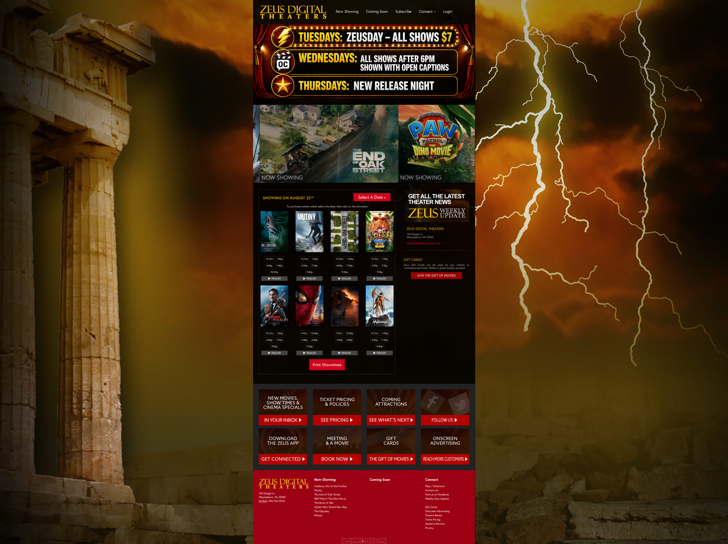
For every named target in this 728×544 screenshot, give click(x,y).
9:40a (304, 333)
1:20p (280, 333)
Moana (318, 515)
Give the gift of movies (436, 275)
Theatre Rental (433, 515)
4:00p (339, 265)
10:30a (304, 259)
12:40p (314, 333)
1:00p (350, 259)
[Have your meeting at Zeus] (337, 446)
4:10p (375, 265)
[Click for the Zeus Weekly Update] (436, 205)
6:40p (314, 340)
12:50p (349, 333)
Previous (247, 144)
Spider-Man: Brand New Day (330, 507)
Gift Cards (431, 507)
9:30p (345, 272)
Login (447, 11)
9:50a (339, 333)
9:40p (310, 272)
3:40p (304, 340)
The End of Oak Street (327, 494)
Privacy (429, 528)
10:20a (269, 333)
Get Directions (415, 243)
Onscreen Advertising (437, 511)
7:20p (279, 340)
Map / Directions (435, 486)
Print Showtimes (327, 364)
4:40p (269, 265)
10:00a (339, 259)
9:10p (380, 272)
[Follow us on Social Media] (445, 407)
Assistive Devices (435, 523)
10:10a (375, 259)
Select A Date (371, 197)
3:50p (340, 340)
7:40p (279, 265)
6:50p (350, 340)
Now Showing (347, 11)
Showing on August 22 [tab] (288, 197)
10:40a (269, 259)
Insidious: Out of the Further (330, 486)
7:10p (384, 265)
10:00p (274, 272)
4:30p (304, 265)
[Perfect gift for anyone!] (391, 446)
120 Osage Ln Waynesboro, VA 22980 (272, 495)
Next (480, 144)
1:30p (315, 259)
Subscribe (403, 11)
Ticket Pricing (432, 519)
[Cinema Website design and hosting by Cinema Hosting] (364, 540)
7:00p (350, 265)
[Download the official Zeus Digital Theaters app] (283, 446)
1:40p (280, 259)
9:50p (274, 346)
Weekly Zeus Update (437, 498)
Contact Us (433, 243)
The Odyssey (321, 511)
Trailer (275, 278)
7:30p (314, 265)
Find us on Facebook (437, 494)
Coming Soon (377, 11)
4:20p (269, 340)
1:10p (385, 259)
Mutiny (318, 490)
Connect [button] (426, 11)
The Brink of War (324, 503)
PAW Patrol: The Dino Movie (330, 498)
